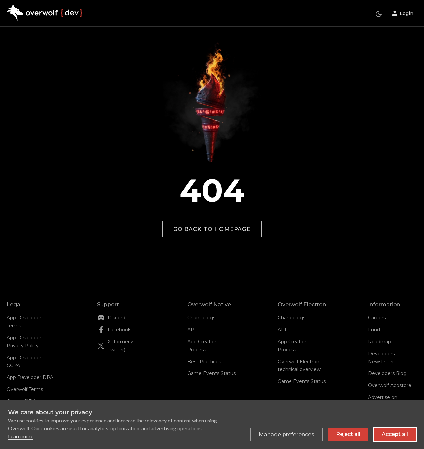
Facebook (119, 330)
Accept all (395, 434)
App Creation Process (202, 346)
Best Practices (204, 362)
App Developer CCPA (24, 361)
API (191, 330)
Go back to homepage (212, 229)
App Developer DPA (30, 377)
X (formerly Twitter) (120, 346)
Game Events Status (211, 373)
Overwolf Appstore (389, 385)
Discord (116, 318)
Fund (374, 330)
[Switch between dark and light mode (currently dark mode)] (378, 14)
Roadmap (379, 342)
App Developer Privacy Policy (24, 342)
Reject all (348, 434)
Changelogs (201, 318)
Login (406, 13)
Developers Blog (387, 373)
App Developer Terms (24, 322)
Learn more (20, 436)
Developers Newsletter (381, 358)
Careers (377, 318)
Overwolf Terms (25, 389)
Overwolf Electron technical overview (299, 365)
